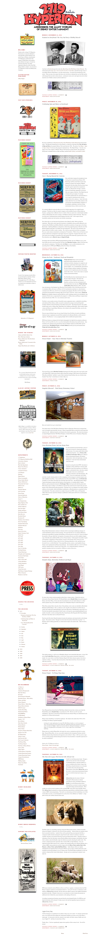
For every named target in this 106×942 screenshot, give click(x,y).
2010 (21, 649)
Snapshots (20, 527)
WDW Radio (21, 759)
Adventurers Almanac (23, 461)
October (23, 627)
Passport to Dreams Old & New (25, 730)
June (22, 635)
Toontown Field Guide (23, 556)
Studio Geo (20, 535)
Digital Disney (21, 476)
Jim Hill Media (21, 715)
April (22, 640)
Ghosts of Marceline (22, 497)
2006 (21, 658)
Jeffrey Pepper (21, 78)
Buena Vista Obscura (23, 466)
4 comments (61, 248)
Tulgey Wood (21, 749)
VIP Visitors (21, 567)
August (23, 631)
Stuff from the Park (22, 738)
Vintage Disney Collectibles (24, 751)
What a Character (22, 573)
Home (62, 933)
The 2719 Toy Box (22, 548)
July (22, 633)
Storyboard (50, 69)
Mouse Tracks (21, 728)
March (22, 642)
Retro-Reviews (21, 514)
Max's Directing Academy (24, 337)
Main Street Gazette (22, 723)
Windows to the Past (22, 574)
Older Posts (85, 933)
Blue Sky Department (23, 465)
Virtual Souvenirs (22, 569)
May (22, 638)
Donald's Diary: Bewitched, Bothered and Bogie (56, 560)
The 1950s (71, 665)
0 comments (61, 94)
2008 (21, 653)
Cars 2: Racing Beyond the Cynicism (53, 176)
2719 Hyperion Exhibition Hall (25, 459)
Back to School (21, 463)
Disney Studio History (23, 480)
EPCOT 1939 (21, 485)
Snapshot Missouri (55, 437)
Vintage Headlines (22, 561)
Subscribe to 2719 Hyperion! (27, 318)
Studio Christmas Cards (23, 533)
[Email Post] (65, 94)
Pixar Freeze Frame (22, 512)
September (23, 629)
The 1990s (20, 546)
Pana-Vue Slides (21, 508)
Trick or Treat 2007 (22, 559)
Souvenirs (20, 529)
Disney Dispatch (22, 702)
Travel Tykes (21, 557)
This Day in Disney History (24, 745)
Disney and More (22, 700)
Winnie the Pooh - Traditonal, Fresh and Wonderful (57, 257)
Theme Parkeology (22, 552)
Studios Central (21, 736)
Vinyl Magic (21, 565)
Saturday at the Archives (23, 519)
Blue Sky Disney (22, 692)
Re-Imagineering (22, 734)
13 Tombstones (21, 457)
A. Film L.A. (21, 687)
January (23, 646)
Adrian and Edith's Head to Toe (25, 335)
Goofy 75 (20, 499)
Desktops (20, 474)
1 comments (61, 166)
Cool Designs (21, 472)
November (23, 613)
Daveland (20, 694)
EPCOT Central (21, 708)
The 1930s (20, 537)
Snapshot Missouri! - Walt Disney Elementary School (58, 388)
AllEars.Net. (21, 689)
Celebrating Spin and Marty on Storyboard (55, 104)
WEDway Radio (21, 761)
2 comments (61, 663)
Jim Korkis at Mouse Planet (24, 717)
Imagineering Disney (23, 711)
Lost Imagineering (22, 501)
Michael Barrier (21, 725)
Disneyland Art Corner (23, 484)
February (23, 644)
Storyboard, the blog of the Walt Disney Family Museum (66, 142)
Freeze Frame (53, 380)
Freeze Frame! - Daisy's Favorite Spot (50, 745)
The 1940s (20, 538)
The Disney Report (22, 744)
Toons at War (21, 747)
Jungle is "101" (21, 719)
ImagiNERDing (21, 713)
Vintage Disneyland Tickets (24, 755)
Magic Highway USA (23, 503)
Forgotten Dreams (22, 489)
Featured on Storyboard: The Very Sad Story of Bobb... (28, 615)
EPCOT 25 (20, 487)
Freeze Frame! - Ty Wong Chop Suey (53, 673)
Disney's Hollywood (22, 482)
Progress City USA (22, 732)
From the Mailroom (22, 495)
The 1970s (20, 544)
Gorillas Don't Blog (22, 709)
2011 (21, 611)
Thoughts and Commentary (24, 554)
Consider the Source (22, 470)
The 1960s (20, 542)
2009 (21, 651)
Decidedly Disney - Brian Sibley (25, 698)
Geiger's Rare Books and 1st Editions (26, 345)
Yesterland (20, 764)
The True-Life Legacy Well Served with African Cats (58, 757)
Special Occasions (22, 531)
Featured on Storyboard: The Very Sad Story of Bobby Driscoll (61, 37)
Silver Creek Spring (22, 521)
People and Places (22, 510)
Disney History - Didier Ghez (24, 704)
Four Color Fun (21, 491)
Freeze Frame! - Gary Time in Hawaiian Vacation (57, 339)
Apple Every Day (47, 911)
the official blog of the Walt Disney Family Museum (72, 69)
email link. (31, 432)
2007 (21, 655)
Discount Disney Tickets (26, 843)
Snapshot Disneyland (23, 523)
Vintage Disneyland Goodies (24, 753)
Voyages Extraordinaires (23, 757)
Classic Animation (55, 665)
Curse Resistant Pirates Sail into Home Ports (55, 445)
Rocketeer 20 (21, 518)
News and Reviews (55, 96)
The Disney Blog (22, 742)
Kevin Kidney (21, 721)
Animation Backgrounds (23, 690)
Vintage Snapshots (22, 563)
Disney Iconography (22, 478)
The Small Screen (22, 550)
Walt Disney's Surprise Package (25, 571)
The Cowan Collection (23, 740)
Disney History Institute (23, 706)
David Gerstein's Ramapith (24, 696)
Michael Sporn (21, 726)
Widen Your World (22, 763)
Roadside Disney (22, 516)
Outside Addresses (22, 506)
